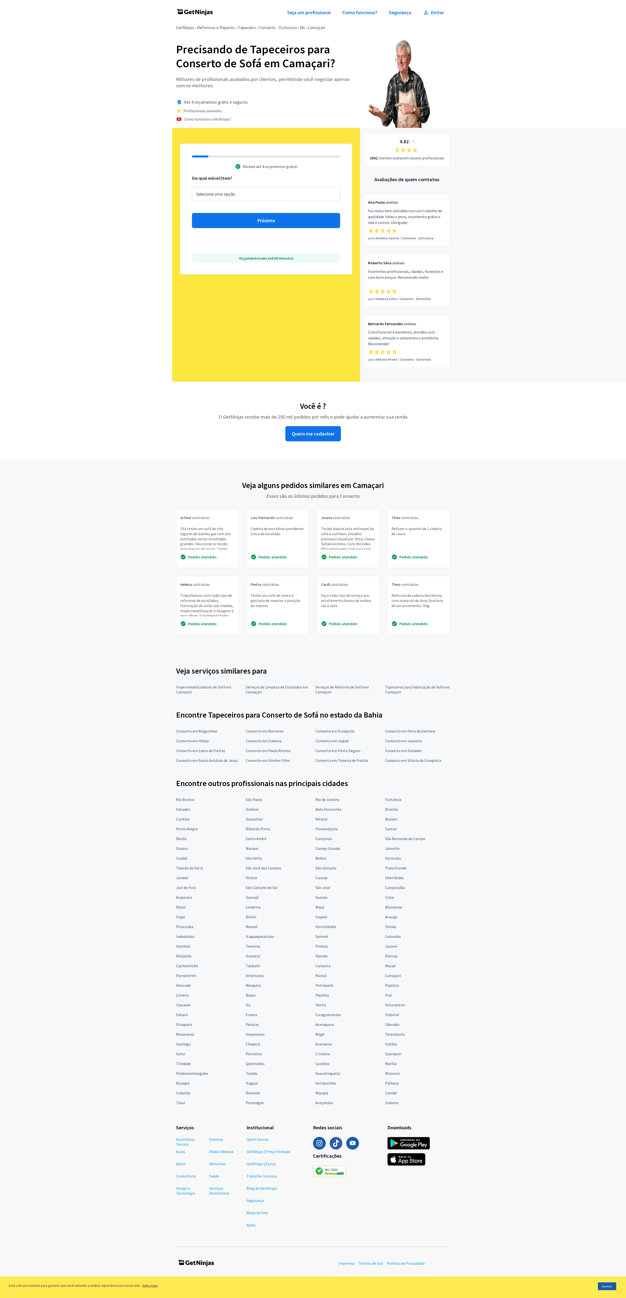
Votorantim (395, 1004)
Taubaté (253, 965)
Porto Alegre (187, 828)
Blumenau (393, 907)
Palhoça (392, 1083)
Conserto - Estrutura (278, 27)
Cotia (389, 897)
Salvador (183, 809)
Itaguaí (252, 1083)
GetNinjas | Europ (261, 1163)
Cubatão (183, 1092)
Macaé (390, 965)
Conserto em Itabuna (263, 740)
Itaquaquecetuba (260, 936)
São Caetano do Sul (262, 887)
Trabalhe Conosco (261, 1176)
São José (322, 887)
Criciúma (322, 1053)
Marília (391, 1063)
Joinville (392, 848)
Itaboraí (392, 1014)
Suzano (321, 897)
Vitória (251, 877)
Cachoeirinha (187, 965)
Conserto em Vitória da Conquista (413, 760)
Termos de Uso (370, 1263)
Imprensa (346, 1263)
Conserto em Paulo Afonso (268, 750)
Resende (253, 1092)
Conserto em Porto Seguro (337, 750)
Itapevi (321, 916)
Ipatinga (183, 1044)
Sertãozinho (325, 1083)
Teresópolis (395, 1034)
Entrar (437, 12)
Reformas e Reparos (216, 27)
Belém (320, 858)
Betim (251, 916)
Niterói (321, 819)
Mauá (319, 907)
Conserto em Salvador (403, 750)
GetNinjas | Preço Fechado (268, 1151)
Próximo (266, 220)
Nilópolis (183, 956)
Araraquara (324, 1024)
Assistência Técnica (185, 1142)
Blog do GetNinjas (261, 1188)
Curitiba (183, 819)
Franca (251, 1014)
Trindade (183, 1063)
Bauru (251, 995)
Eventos (216, 1139)
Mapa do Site (257, 1212)
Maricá (320, 975)
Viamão (321, 956)
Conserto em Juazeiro (403, 740)
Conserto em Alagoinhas (196, 731)
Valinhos (183, 946)
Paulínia (322, 995)
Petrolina (254, 1053)
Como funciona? (359, 12)
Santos (391, 828)
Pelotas (252, 1024)
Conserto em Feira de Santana (410, 731)
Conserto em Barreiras (265, 731)
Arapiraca (184, 897)
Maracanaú (185, 1034)
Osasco (182, 848)
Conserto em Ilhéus (192, 740)
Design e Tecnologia (185, 1191)
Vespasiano (255, 1034)
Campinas (323, 838)
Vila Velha (254, 858)
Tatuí (180, 1102)
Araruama (323, 1044)
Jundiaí (182, 877)
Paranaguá (255, 1102)
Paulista (392, 985)
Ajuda (251, 1224)
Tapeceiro (247, 27)
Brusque (183, 1083)
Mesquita (253, 985)
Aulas (180, 1151)
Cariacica (322, 965)
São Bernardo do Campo (405, 838)
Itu (248, 1004)
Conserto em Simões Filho (268, 760)
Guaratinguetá (327, 1073)
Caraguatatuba (328, 1014)
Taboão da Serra (189, 867)
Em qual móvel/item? (212, 178)
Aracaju (391, 916)
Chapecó (253, 1044)
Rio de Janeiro (327, 799)
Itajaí (180, 916)
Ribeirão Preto (258, 828)
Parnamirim (186, 975)
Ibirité (320, 1004)
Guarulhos (254, 819)
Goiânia (252, 809)
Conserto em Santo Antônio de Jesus (207, 760)
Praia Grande (396, 867)
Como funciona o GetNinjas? (207, 119)
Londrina (253, 907)
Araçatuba (324, 1102)
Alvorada (183, 985)
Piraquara (184, 1024)
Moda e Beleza (221, 1151)
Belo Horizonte (328, 809)
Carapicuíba (395, 887)
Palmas (391, 956)
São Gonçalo (325, 867)
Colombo (393, 936)
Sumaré (321, 936)
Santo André (256, 838)
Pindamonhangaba (192, 1073)
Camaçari (316, 27)
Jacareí (391, 946)
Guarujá (252, 897)
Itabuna (391, 1102)
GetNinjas (185, 27)
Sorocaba (393, 858)
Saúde (214, 1176)
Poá (388, 995)
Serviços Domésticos (219, 1191)
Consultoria (186, 1176)
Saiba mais (150, 1285)
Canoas (321, 877)
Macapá (321, 1092)
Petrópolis (324, 985)
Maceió (251, 926)
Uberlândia (394, 877)
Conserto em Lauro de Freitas (200, 750)
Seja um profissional (309, 12)
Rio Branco (185, 799)
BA (302, 27)
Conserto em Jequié (332, 740)
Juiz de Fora (186, 887)
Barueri (391, 819)
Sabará (182, 1014)
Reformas (217, 1163)
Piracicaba (184, 926)
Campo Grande (327, 848)
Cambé (391, 1092)
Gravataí (253, 956)
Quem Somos (257, 1139)
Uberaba (392, 1024)
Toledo (251, 1073)
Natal (181, 907)
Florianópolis (326, 828)
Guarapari (393, 1053)
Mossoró (392, 1073)
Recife (181, 838)
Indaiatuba (185, 936)
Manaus (252, 848)
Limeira (182, 995)
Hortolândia (325, 926)
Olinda (390, 926)
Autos (181, 1163)
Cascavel (183, 1004)
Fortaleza (393, 799)
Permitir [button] (607, 1286)
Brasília (391, 809)
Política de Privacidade (406, 1263)
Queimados (255, 1063)
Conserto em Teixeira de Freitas (341, 760)
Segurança (400, 12)
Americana (255, 975)
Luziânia (322, 1063)
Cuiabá (181, 858)
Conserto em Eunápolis (335, 731)
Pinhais (321, 946)
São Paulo (254, 799)
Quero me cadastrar (313, 434)
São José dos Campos (263, 867)
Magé (319, 1034)
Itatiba (391, 1044)
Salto (180, 1053)
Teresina (253, 946)
